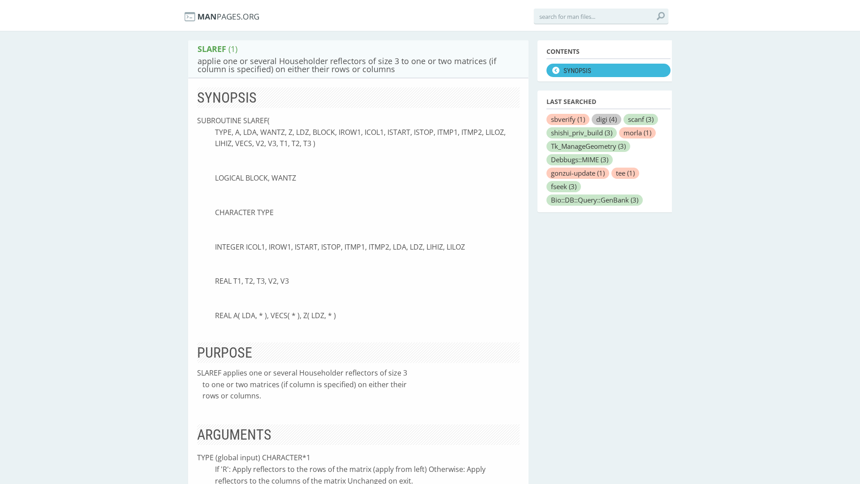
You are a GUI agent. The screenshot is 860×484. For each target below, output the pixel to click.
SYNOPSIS (577, 71)
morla (637, 132)
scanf (641, 119)
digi (606, 119)
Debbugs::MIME (579, 159)
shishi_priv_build (581, 132)
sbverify (568, 119)
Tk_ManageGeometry (588, 146)
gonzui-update (578, 173)
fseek (563, 186)
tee (625, 173)
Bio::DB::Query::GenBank (594, 199)
